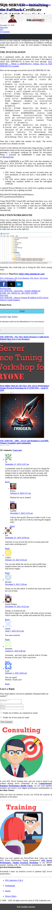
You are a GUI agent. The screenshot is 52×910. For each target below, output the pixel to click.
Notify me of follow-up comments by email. (20, 713)
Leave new (17, 450)
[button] (4, 284)
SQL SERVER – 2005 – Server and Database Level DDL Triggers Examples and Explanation (24, 442)
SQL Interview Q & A (14, 880)
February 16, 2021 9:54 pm (16, 560)
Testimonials (10, 886)
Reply (7, 482)
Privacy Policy (11, 896)
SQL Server (34, 278)
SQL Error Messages (21, 278)
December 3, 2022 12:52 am (21, 513)
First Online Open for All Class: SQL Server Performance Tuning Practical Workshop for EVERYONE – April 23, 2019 (24, 388)
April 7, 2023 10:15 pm (14, 631)
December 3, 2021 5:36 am (16, 584)
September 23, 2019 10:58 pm (17, 538)
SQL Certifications (6, 278)
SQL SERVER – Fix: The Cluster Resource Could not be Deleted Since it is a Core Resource (24, 338)
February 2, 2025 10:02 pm (16, 673)
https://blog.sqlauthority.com (32, 274)
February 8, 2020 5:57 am (20, 493)
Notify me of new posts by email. (16, 717)
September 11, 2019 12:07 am (17, 464)
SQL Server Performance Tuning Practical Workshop (26, 861)
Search (7, 891)
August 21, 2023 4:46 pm (15, 651)
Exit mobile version (26, 907)
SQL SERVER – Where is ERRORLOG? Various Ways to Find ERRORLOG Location (26, 63)
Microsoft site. (8, 157)
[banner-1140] (26, 22)
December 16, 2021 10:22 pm (17, 606)
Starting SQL (12, 280)
